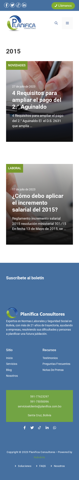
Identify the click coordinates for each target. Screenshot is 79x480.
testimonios (50, 358)
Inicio (9, 358)
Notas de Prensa (53, 369)
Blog (9, 369)
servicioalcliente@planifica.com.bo (39, 406)
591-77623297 (39, 396)
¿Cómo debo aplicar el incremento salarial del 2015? (37, 203)
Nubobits (39, 457)
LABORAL (14, 168)
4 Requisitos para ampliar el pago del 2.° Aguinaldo (36, 100)
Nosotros (12, 375)
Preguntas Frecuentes (56, 363)
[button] (56, 23)
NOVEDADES (17, 65)
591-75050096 (39, 401)
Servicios (11, 363)
